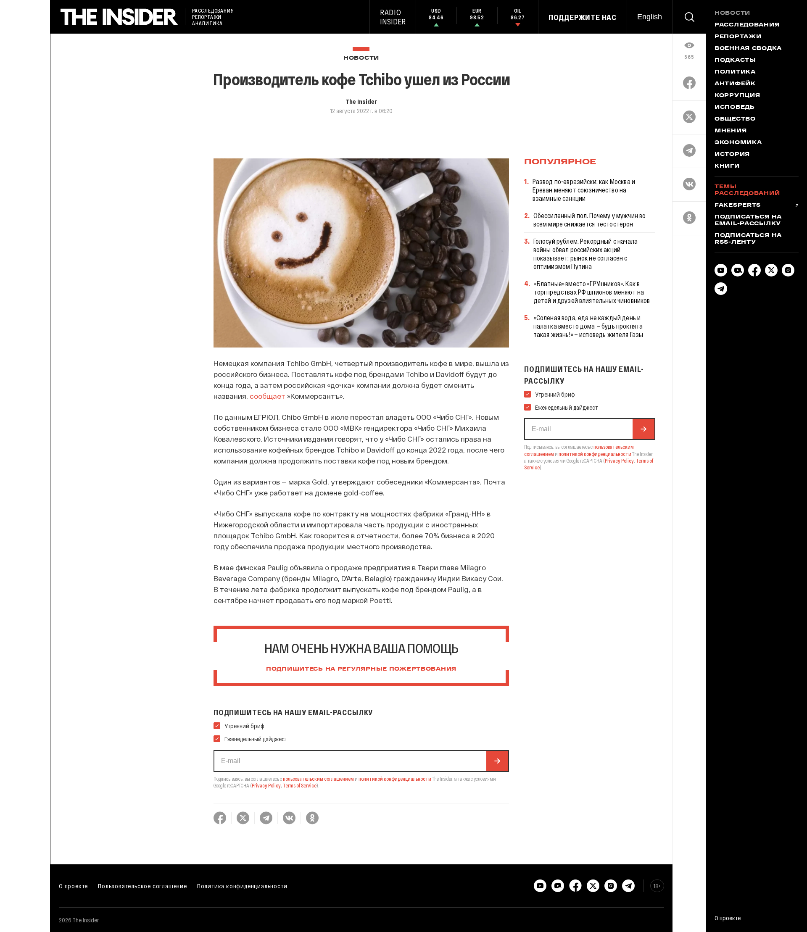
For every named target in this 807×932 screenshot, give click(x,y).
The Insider (361, 101)
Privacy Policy (266, 785)
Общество (735, 119)
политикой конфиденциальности (395, 779)
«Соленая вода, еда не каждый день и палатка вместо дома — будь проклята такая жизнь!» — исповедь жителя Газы (588, 325)
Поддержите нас (583, 17)
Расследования (747, 25)
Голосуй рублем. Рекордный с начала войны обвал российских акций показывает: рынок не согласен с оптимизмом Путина (585, 253)
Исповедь (735, 107)
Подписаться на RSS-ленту (748, 239)
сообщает (268, 396)
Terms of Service (299, 785)
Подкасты (735, 60)
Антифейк (735, 84)
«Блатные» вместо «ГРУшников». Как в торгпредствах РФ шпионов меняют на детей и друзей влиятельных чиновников (592, 291)
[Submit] (497, 761)
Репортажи (738, 36)
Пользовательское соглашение (142, 886)
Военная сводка (748, 48)
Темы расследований (747, 190)
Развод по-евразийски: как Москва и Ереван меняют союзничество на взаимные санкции (584, 189)
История (732, 154)
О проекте (73, 886)
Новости (361, 58)
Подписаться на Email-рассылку (748, 220)
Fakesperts (738, 205)
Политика (735, 72)
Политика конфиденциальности (242, 886)
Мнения (730, 131)
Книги (727, 166)
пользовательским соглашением (318, 779)
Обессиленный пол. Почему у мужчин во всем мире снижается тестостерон (589, 219)
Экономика (738, 142)
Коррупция (737, 95)
